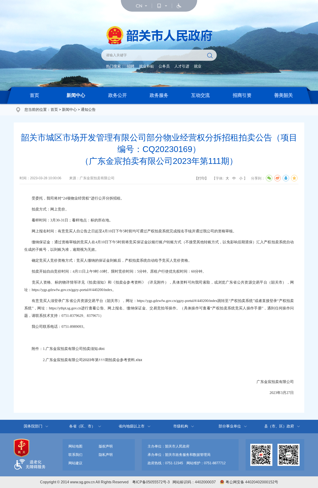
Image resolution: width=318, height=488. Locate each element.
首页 (34, 95)
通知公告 (88, 110)
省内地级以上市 (131, 426)
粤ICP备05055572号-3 (151, 482)
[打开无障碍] (179, 5)
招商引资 (242, 95)
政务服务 (159, 95)
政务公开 (117, 95)
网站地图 (75, 446)
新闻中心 (76, 95)
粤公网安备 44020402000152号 (252, 482)
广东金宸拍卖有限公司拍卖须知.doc (75, 348)
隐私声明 (106, 455)
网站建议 (75, 463)
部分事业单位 (230, 426)
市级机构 (180, 426)
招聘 (130, 66)
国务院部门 (33, 426)
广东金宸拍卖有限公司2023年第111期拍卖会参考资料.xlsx (94, 359)
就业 (197, 66)
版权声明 (106, 446)
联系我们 (75, 455)
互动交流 (200, 95)
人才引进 (181, 66)
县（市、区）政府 (279, 426)
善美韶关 (283, 95)
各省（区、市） (82, 426)
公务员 (164, 66)
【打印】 (201, 178)
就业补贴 (146, 66)
